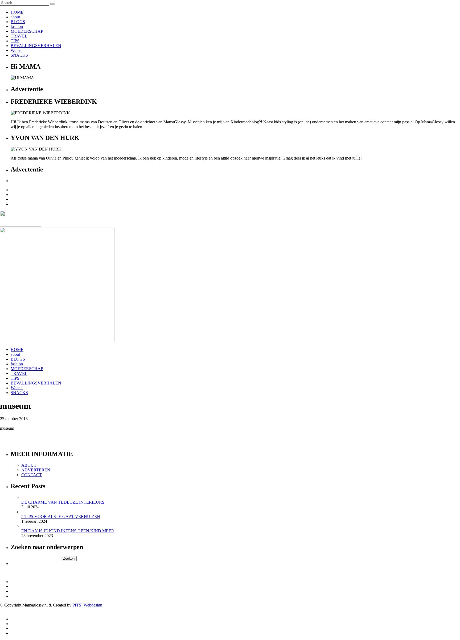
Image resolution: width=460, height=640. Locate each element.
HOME (17, 12)
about (15, 17)
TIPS (15, 41)
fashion (17, 26)
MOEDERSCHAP (27, 31)
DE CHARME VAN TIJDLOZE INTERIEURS (62, 502)
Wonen (17, 50)
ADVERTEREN (35, 470)
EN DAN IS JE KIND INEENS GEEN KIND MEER (67, 531)
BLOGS (18, 21)
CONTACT (31, 474)
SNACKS (19, 55)
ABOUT (28, 465)
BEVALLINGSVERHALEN (36, 45)
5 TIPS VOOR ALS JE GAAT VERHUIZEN (60, 516)
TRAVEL (19, 36)
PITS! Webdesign (87, 605)
